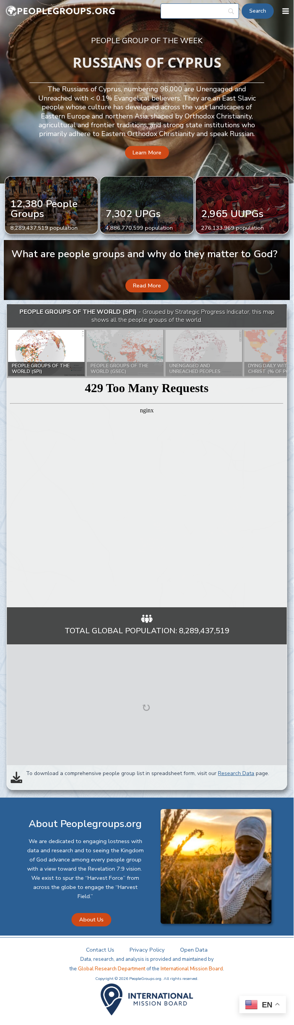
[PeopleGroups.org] (60, 11)
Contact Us (100, 950)
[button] (147, 152)
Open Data (194, 950)
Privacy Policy (147, 950)
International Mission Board (192, 968)
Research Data (236, 773)
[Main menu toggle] (286, 11)
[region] (146, 456)
